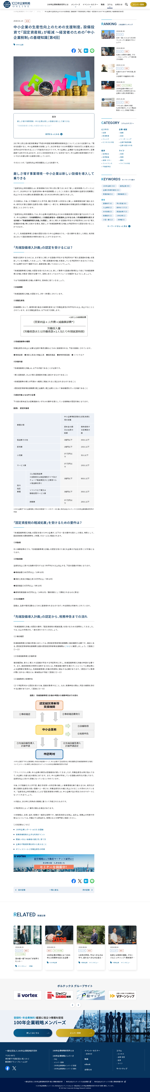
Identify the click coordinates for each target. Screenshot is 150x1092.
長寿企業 (85, 963)
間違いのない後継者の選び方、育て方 (31, 839)
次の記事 (86, 889)
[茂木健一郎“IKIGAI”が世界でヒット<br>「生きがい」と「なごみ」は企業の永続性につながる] (28, 948)
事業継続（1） (122, 194)
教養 (31, 966)
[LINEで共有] (92, 50)
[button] (72, 1005)
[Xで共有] (80, 50)
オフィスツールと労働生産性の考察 (30, 849)
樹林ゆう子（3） (122, 207)
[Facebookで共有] (73, 50)
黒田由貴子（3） (122, 211)
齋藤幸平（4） (107, 203)
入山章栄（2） (107, 207)
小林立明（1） (121, 215)
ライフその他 (127, 85)
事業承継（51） (108, 194)
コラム (39, 12)
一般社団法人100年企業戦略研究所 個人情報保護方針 (43, 1081)
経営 (27, 21)
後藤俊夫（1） (107, 215)
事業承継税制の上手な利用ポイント (30, 834)
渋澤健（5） (121, 220)
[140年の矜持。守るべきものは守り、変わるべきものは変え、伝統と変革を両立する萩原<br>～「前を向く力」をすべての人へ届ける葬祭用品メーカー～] (91, 948)
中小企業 (20, 45)
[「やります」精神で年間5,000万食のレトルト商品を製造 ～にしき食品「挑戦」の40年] (118, 104)
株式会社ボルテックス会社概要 (77, 1081)
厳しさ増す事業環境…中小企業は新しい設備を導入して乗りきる (43, 121)
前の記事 (21, 889)
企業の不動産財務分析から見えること (31, 844)
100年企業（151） (109, 186)
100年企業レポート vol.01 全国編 (29, 829)
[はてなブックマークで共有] (86, 50)
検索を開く (126, 4)
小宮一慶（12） (108, 220)
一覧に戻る (54, 889)
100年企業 (53, 963)
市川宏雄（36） (122, 203)
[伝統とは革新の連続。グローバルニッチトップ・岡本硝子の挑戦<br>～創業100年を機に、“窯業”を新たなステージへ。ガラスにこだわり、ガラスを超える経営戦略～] (118, 54)
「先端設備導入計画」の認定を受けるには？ (34, 125)
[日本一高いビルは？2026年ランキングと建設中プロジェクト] (118, 37)
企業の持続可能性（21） (111, 190)
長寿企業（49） (125, 186)
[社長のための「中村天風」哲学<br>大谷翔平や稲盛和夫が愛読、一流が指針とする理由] (118, 70)
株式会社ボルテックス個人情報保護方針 (108, 1081)
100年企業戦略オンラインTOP (23, 12)
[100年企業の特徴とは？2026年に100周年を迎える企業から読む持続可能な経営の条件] (118, 87)
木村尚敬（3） (107, 211)
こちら (67, 646)
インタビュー (23, 966)
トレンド (119, 34)
